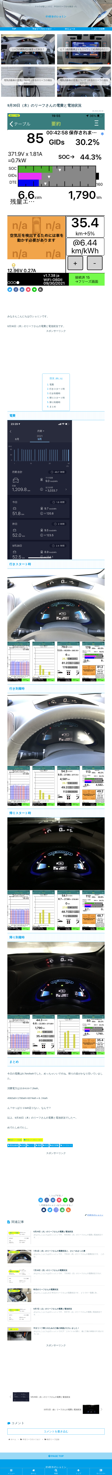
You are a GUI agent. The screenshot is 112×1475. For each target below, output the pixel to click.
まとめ (52, 406)
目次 (52, 378)
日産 (23, 1145)
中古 (46, 1145)
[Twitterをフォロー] (50, 1209)
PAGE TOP (57, 1456)
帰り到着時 (54, 402)
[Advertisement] (56, 302)
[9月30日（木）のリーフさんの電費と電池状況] (22, 289)
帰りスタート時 (57, 397)
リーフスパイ (67, 1145)
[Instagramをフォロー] (56, 1209)
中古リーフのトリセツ (33, 1140)
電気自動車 (13, 1145)
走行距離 (54, 1145)
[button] (103, 716)
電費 (51, 384)
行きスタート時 (57, 389)
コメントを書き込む (56, 1431)
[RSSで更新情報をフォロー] (68, 1209)
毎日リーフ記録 (16, 1140)
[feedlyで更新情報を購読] (62, 1209)
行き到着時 (54, 393)
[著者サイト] (43, 1209)
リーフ (31, 1145)
